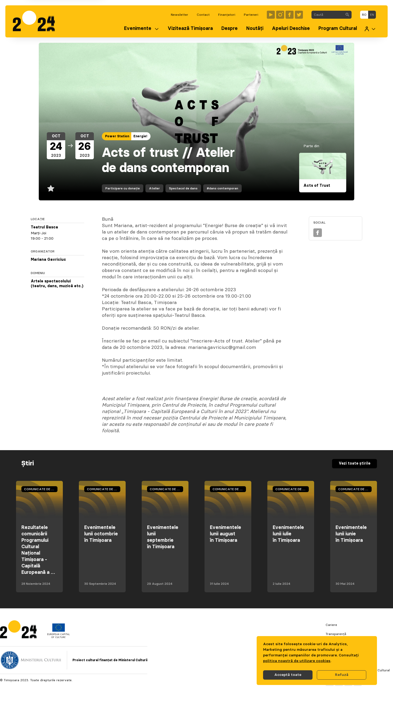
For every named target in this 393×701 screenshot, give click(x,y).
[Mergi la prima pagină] (36, 21)
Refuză (341, 675)
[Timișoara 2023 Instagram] (280, 15)
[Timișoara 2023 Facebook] (290, 15)
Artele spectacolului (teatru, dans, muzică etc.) (57, 283)
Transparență (336, 634)
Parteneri (251, 14)
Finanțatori (226, 14)
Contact (203, 14)
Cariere (331, 624)
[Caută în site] (347, 15)
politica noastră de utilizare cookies (296, 661)
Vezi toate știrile (354, 463)
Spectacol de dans (183, 188)
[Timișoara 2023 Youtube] (271, 15)
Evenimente (137, 28)
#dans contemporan (222, 188)
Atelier (154, 188)
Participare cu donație (122, 188)
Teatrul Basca (44, 227)
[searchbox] (327, 15)
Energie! (140, 136)
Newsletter (179, 14)
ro (364, 14)
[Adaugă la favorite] (51, 188)
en (372, 14)
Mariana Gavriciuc (48, 260)
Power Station (117, 136)
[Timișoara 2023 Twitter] (299, 15)
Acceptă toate (287, 675)
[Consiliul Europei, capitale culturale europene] (58, 637)
